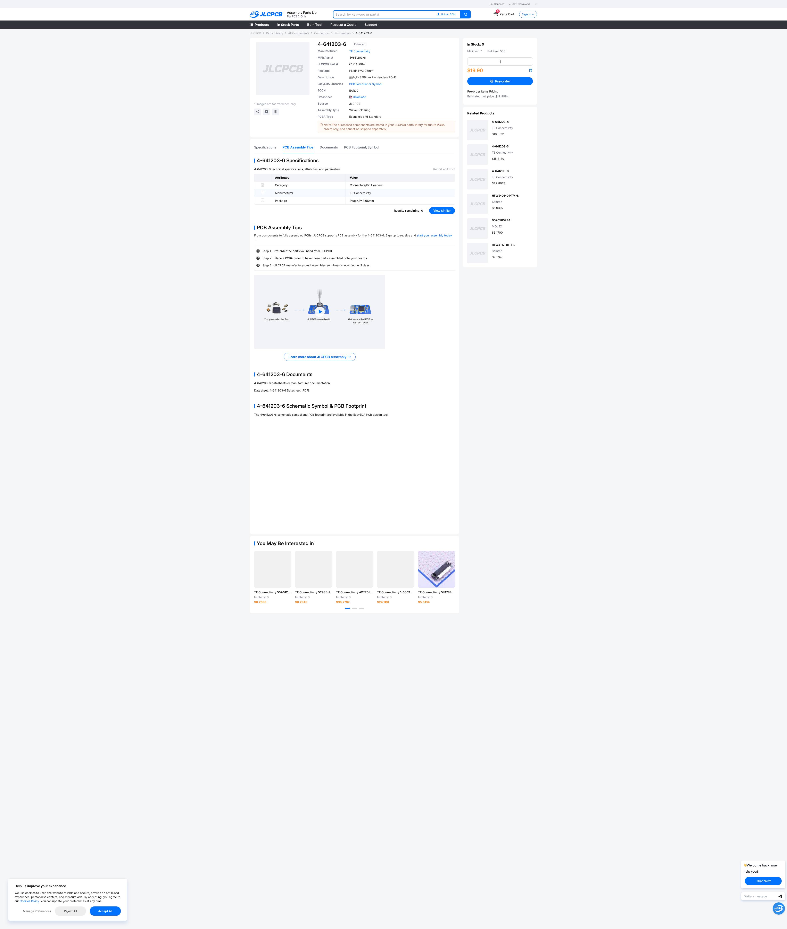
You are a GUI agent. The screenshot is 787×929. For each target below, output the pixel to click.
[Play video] (320, 312)
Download (359, 97)
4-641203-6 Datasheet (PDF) (289, 390)
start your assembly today (434, 235)
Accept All (105, 911)
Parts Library (274, 33)
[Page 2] (354, 608)
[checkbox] (262, 185)
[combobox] (382, 14)
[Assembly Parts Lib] (266, 14)
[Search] (466, 14)
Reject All (70, 911)
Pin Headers (342, 33)
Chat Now (763, 881)
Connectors (322, 33)
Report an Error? (444, 169)
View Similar (442, 210)
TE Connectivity (359, 51)
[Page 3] (361, 608)
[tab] (265, 147)
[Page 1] (347, 608)
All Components (298, 33)
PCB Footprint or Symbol (365, 84)
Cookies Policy (29, 901)
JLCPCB (255, 33)
